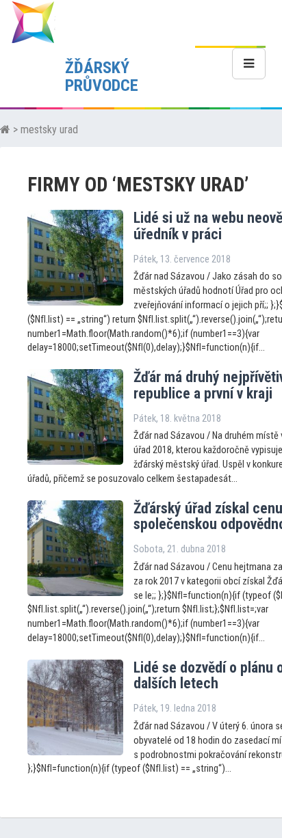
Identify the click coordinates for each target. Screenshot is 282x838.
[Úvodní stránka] (5, 129)
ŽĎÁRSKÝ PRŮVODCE (101, 76)
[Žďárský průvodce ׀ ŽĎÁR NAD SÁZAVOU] (32, 21)
